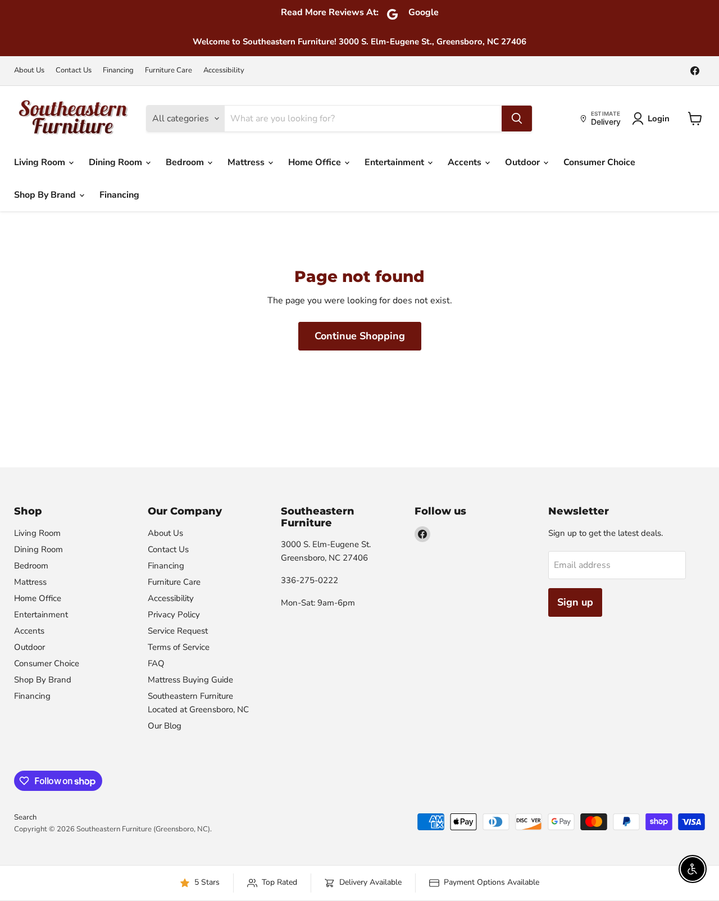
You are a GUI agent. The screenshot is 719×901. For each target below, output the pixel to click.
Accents (466, 162)
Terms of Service (179, 647)
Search (25, 817)
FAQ (156, 663)
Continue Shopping (360, 336)
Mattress (247, 162)
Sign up (575, 602)
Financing (118, 70)
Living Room (40, 162)
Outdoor (523, 162)
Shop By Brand (46, 195)
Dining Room (116, 162)
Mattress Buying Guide (190, 679)
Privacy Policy (174, 614)
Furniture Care (168, 70)
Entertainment (395, 162)
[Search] (517, 118)
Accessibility (223, 70)
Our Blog (164, 725)
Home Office (315, 162)
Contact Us (74, 70)
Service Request (178, 630)
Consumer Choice (599, 162)
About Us (29, 70)
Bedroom (186, 162)
